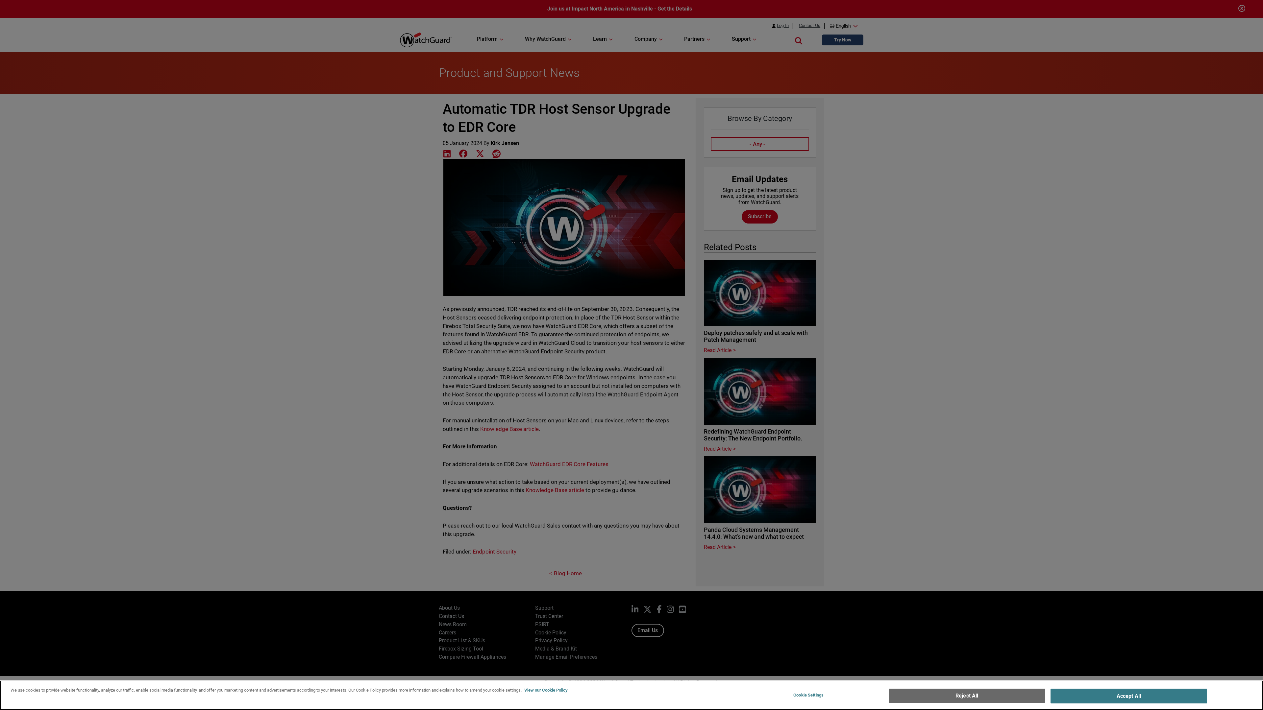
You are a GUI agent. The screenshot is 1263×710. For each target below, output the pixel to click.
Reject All (966, 696)
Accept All (1129, 696)
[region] (631, 695)
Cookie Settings (808, 695)
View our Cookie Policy (546, 690)
